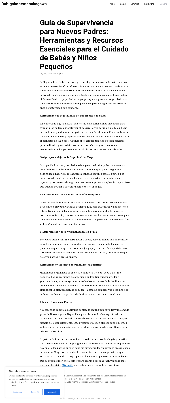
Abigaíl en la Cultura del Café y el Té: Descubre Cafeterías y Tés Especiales (79, 382)
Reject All (35, 392)
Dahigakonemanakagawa (24, 4)
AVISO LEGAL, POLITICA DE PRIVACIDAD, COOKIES (85, 398)
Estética (135, 4)
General (163, 4)
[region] (34, 382)
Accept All (52, 392)
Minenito (67, 365)
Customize (17, 392)
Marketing (149, 4)
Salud (123, 4)
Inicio (112, 4)
